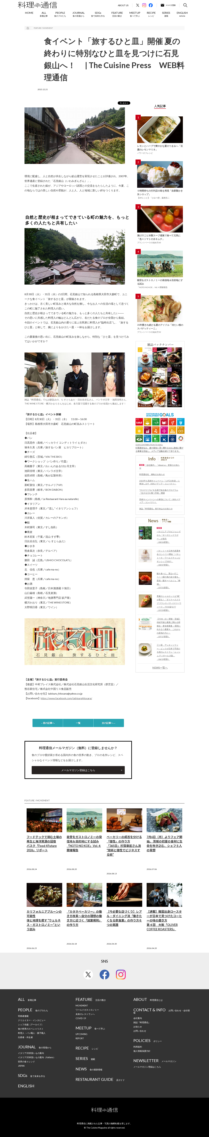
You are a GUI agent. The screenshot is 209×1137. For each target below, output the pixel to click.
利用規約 (137, 1046)
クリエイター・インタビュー (32, 1020)
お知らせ (137, 1026)
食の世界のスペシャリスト (30, 1028)
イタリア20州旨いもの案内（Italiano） (36, 1057)
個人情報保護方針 (141, 1051)
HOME (29, 12)
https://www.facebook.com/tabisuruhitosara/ (66, 698)
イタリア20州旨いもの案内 (31, 1053)
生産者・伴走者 (25, 1037)
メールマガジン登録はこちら (78, 770)
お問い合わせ (139, 1031)
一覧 (78, 722)
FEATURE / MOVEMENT (43, 28)
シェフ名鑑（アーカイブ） (30, 1024)
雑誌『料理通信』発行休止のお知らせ (156, 508)
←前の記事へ (48, 722)
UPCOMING (81, 1034)
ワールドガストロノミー (87, 1010)
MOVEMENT (82, 1005)
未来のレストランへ (85, 1014)
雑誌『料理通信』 (141, 1022)
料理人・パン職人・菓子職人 (32, 1033)
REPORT (80, 1038)
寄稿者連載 (23, 1016)
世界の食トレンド (26, 1061)
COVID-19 (81, 1018)
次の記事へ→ (109, 722)
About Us (123, 5)
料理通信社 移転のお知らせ (152, 474)
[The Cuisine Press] (37, 5)
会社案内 (137, 1018)
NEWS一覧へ (160, 667)
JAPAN (21, 1066)
